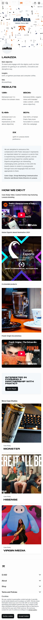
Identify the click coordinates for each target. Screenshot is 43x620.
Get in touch (11, 389)
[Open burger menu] (3, 3)
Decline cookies (8, 616)
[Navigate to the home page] (21, 3)
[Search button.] (7, 3)
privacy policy (33, 610)
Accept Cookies (24, 616)
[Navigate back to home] (4, 566)
